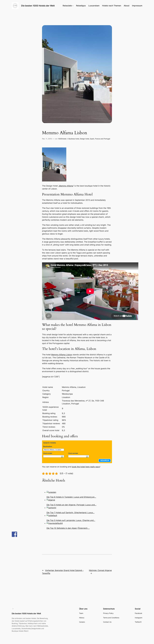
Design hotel (84, 139)
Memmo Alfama (66, 186)
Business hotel (74, 139)
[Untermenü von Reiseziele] (72, 5)
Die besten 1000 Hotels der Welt (38, 5)
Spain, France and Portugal (100, 139)
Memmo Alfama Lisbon (61, 355)
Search (104, 460)
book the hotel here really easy (86, 467)
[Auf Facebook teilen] (14, 534)
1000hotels (62, 139)
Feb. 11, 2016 (47, 139)
